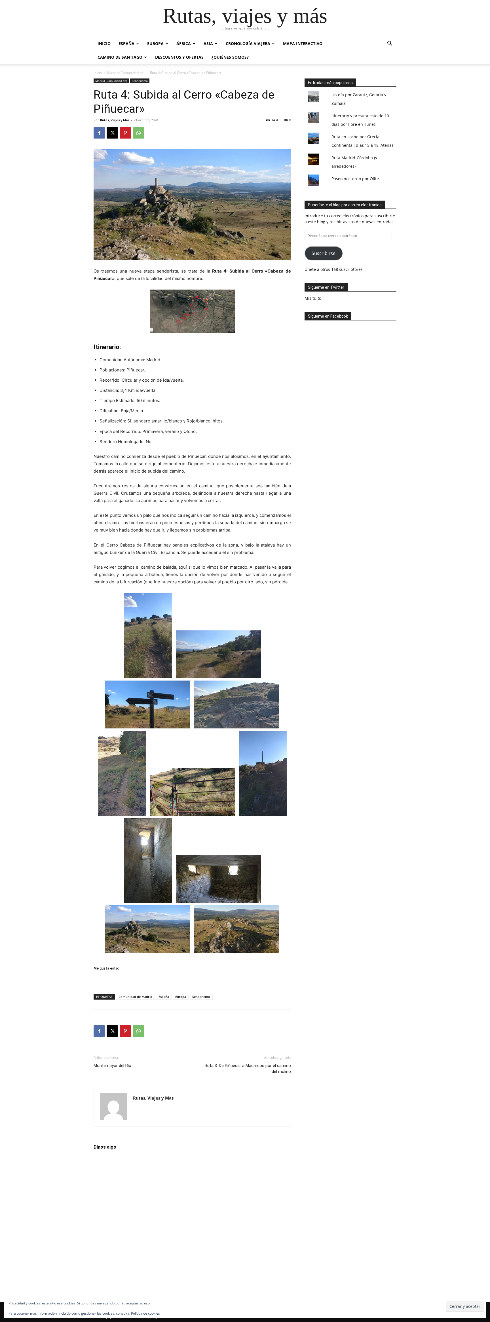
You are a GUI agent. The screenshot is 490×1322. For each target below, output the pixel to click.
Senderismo (140, 81)
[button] (389, 44)
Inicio (104, 43)
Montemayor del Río (112, 1065)
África (183, 43)
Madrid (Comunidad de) (126, 72)
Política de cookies (145, 1313)
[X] (112, 133)
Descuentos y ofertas (179, 57)
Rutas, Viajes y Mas (114, 120)
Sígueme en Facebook (328, 316)
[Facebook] (99, 133)
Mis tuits (313, 298)
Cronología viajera (248, 43)
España (126, 43)
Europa (155, 43)
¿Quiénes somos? (230, 57)
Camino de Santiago (120, 57)
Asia (208, 43)
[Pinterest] (125, 133)
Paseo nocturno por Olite (355, 178)
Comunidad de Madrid (135, 996)
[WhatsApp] (138, 133)
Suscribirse (323, 253)
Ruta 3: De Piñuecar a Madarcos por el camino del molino (248, 1068)
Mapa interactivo (302, 43)
